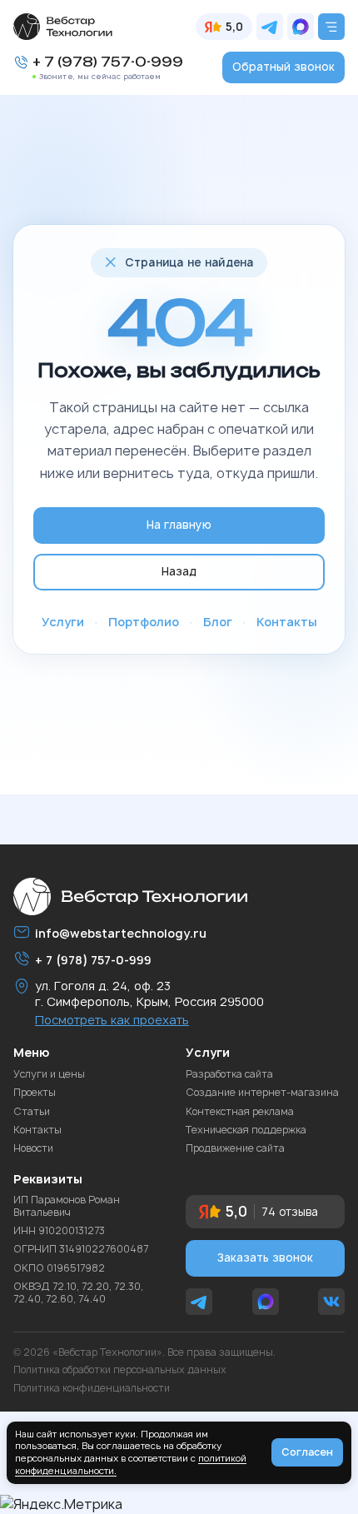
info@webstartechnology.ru (120, 933)
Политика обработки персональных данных (119, 1370)
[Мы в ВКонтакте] (331, 1301)
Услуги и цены (49, 1074)
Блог (217, 622)
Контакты (286, 622)
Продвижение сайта (235, 1148)
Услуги (63, 622)
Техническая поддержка (246, 1130)
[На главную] (62, 26)
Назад (179, 571)
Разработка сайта (229, 1074)
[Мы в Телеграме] (269, 26)
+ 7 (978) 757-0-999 (107, 62)
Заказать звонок (265, 1257)
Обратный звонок (283, 66)
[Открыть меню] (331, 26)
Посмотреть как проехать (112, 1020)
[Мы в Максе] (300, 26)
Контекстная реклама (240, 1112)
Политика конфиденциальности (91, 1388)
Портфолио (143, 622)
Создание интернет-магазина (262, 1092)
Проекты (34, 1092)
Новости (33, 1148)
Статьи (31, 1112)
